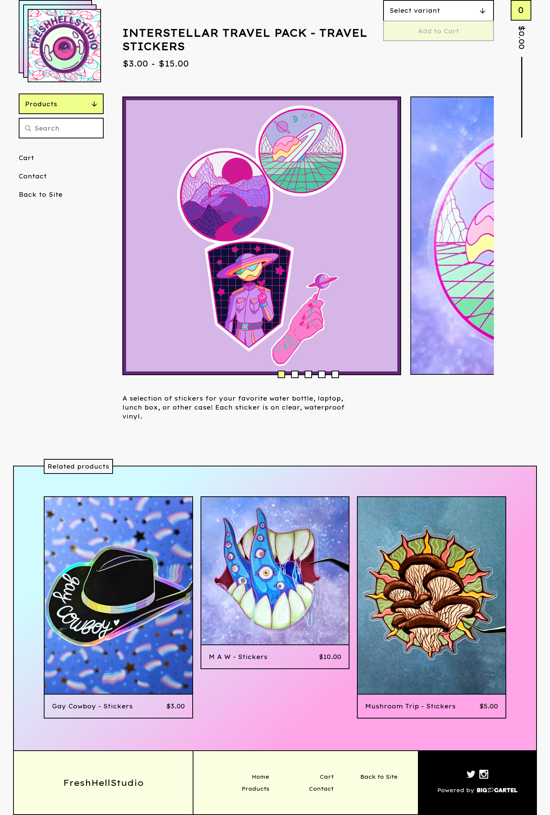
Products (41, 104)
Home (260, 776)
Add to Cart (438, 31)
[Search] (28, 128)
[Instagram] (483, 775)
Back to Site (40, 194)
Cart (26, 158)
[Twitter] (471, 775)
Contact (33, 176)
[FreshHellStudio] (64, 45)
